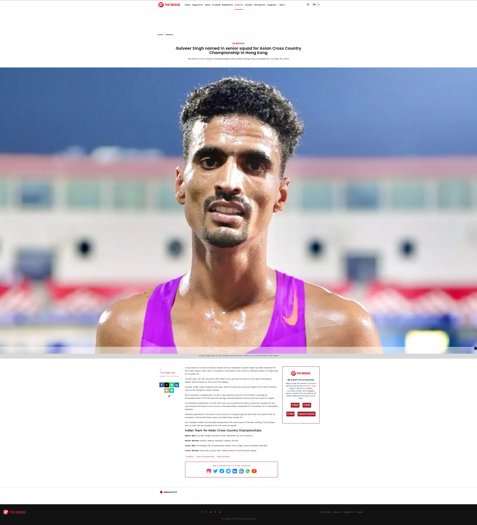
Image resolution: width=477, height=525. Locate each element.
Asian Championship (205, 456)
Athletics (239, 5)
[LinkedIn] (176, 384)
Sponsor (307, 386)
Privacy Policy (326, 512)
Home (187, 5)
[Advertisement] (238, 23)
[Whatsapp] (171, 384)
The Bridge (235, 466)
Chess (208, 5)
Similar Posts (170, 492)
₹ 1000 (290, 413)
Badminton (227, 5)
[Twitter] (166, 384)
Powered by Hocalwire (246, 519)
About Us (338, 512)
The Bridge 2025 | (229, 519)
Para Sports (259, 5)
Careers (359, 512)
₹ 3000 (306, 405)
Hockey (248, 5)
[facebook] (161, 384)
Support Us (197, 5)
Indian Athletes (223, 456)
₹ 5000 (295, 405)
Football (216, 5)
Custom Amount (306, 413)
